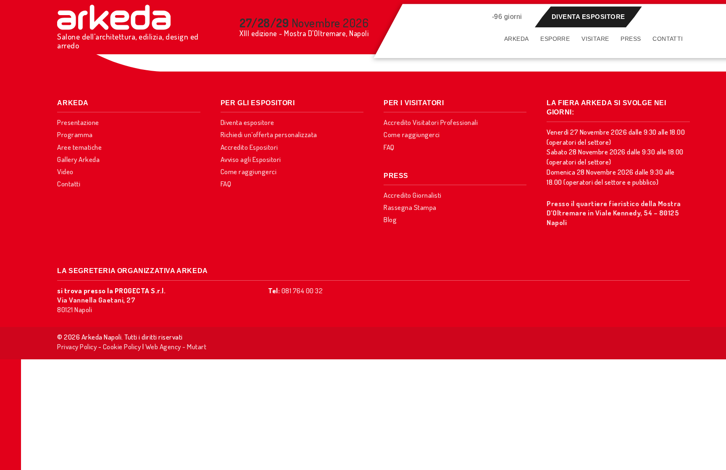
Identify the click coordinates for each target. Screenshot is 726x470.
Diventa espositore (588, 16)
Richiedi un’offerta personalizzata (269, 134)
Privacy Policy (77, 346)
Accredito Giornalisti (413, 195)
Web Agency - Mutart (176, 346)
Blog (390, 219)
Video (65, 171)
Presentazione (78, 122)
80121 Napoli (96, 304)
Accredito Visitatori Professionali (431, 122)
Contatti (667, 38)
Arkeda (516, 38)
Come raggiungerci (249, 171)
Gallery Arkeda (78, 159)
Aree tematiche (79, 147)
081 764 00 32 (302, 290)
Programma (75, 134)
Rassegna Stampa (410, 207)
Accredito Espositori (249, 147)
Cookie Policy (122, 346)
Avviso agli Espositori (251, 159)
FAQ (226, 183)
